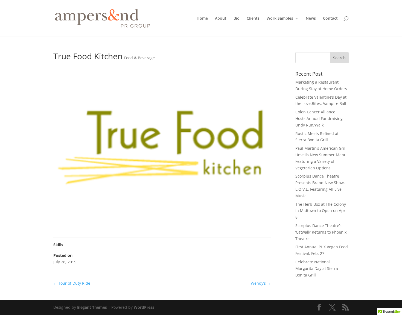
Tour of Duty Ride (71, 283)
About (220, 18)
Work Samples (280, 18)
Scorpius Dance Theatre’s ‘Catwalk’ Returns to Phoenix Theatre (320, 232)
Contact (330, 18)
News (311, 18)
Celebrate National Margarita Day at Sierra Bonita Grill (316, 268)
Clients (253, 18)
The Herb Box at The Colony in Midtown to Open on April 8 (321, 211)
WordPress (144, 307)
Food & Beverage (139, 57)
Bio (237, 18)
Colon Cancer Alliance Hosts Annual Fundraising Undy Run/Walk (319, 118)
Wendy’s (261, 283)
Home (202, 18)
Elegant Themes (92, 307)
